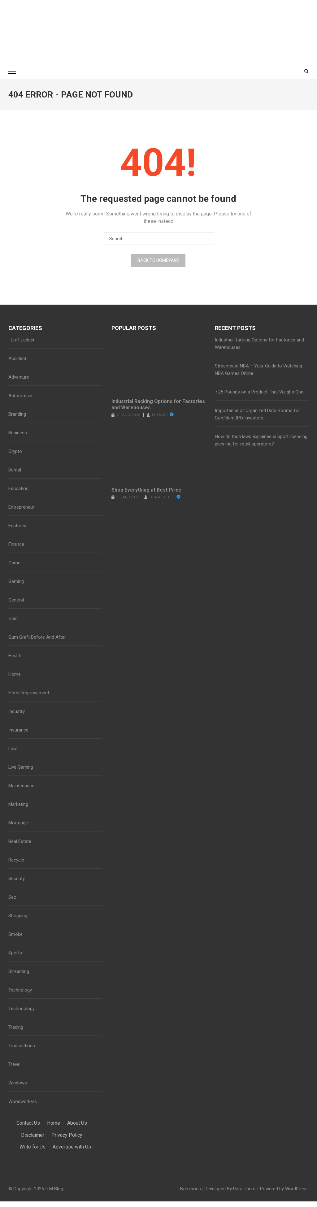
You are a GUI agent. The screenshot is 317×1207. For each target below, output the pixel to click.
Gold (13, 618)
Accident (17, 358)
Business (17, 433)
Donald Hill (162, 497)
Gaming (16, 581)
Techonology (21, 1008)
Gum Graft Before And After (37, 637)
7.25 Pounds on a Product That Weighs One (259, 392)
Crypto (15, 451)
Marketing (18, 804)
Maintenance (21, 785)
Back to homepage (158, 260)
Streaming (18, 971)
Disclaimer (32, 1135)
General (16, 600)
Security (16, 878)
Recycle (16, 860)
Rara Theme (245, 1189)
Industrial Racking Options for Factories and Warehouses (158, 404)
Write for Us (33, 1147)
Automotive (20, 395)
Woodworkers (22, 1101)
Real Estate (19, 841)
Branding (17, 414)
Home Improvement (28, 693)
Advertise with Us (72, 1147)
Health (14, 655)
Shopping (17, 915)
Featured (17, 525)
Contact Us (28, 1123)
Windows (17, 1083)
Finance (16, 544)
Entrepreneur (21, 507)
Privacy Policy (66, 1135)
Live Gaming (20, 767)
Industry (16, 711)
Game (14, 563)
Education (18, 488)
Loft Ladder (21, 340)
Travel (14, 1064)
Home (14, 674)
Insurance (18, 730)
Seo (12, 897)
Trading (15, 1027)
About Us (77, 1123)
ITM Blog (54, 1189)
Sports (15, 953)
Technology (20, 990)
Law (12, 748)
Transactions (21, 1046)
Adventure (18, 377)
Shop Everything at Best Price (146, 490)
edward (160, 415)
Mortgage (18, 823)
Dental (14, 470)
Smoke (15, 934)
